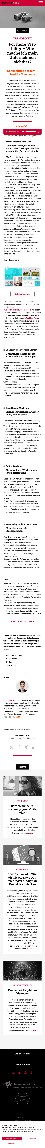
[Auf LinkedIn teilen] (34, 747)
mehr (30, 833)
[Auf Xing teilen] (26, 747)
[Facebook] (13, 1072)
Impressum (22, 1114)
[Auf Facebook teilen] (19, 747)
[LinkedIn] (19, 1072)
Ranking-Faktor (32, 318)
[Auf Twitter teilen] (11, 747)
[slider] (12, 132)
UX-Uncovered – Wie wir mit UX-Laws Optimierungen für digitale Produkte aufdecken (23, 879)
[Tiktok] (31, 1072)
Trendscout (22, 38)
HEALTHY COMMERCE (22, 621)
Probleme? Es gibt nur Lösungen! (22, 991)
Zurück (23, 30)
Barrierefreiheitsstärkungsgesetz (17, 310)
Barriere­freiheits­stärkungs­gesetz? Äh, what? (22, 809)
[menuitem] (18, 1054)
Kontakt (16, 717)
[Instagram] (25, 1072)
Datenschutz (22, 1117)
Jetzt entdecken (22, 294)
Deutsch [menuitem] (26, 1054)
